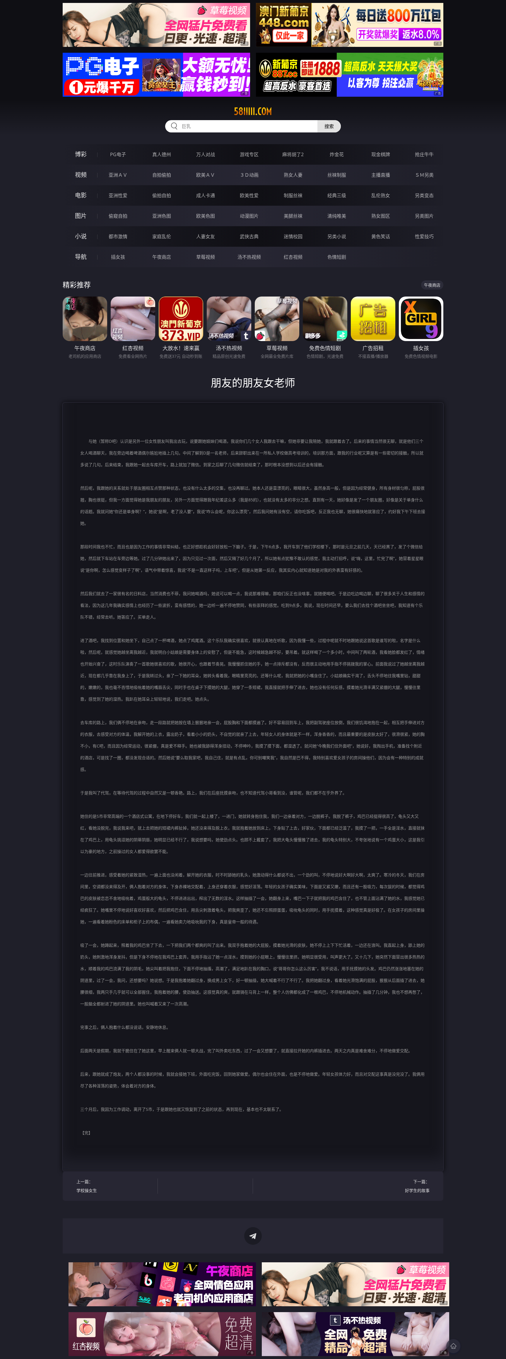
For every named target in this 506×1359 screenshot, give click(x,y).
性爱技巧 (424, 236)
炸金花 (337, 154)
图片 (81, 216)
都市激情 (118, 236)
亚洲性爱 (118, 195)
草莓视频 (205, 257)
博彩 (81, 154)
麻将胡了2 (293, 154)
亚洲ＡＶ (118, 175)
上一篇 (86, 1186)
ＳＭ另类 (424, 175)
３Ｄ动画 (249, 175)
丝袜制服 (336, 175)
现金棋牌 (380, 154)
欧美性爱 (249, 195)
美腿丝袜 (293, 216)
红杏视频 (293, 257)
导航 (81, 257)
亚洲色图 (161, 216)
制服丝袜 (293, 195)
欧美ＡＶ (205, 175)
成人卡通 (205, 195)
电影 (81, 195)
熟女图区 (380, 216)
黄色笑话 (380, 236)
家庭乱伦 (161, 236)
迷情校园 (293, 236)
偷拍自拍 (161, 195)
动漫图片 (249, 216)
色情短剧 (336, 257)
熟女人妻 (293, 175)
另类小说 (336, 236)
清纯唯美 (336, 216)
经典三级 (336, 195)
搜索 (329, 126)
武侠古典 (249, 236)
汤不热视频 (249, 257)
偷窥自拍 (118, 216)
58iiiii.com (253, 111)
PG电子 (118, 154)
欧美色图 (205, 216)
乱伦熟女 (380, 195)
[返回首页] (453, 1346)
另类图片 (424, 216)
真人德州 (161, 154)
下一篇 (417, 1186)
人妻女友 (205, 236)
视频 (81, 175)
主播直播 (380, 175)
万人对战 (205, 154)
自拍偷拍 (161, 175)
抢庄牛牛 (424, 154)
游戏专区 (249, 154)
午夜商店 (161, 257)
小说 (81, 236)
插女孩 (118, 257)
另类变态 (424, 195)
